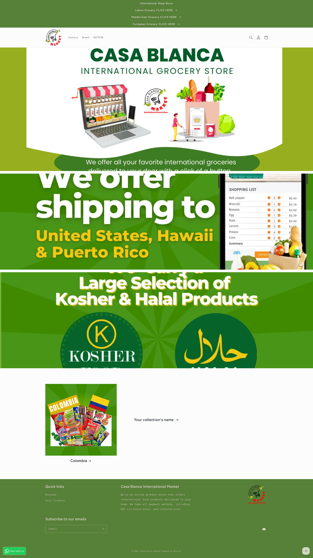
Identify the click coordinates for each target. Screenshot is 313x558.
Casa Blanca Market (151, 551)
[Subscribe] (103, 529)
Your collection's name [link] (154, 420)
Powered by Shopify (171, 551)
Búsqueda (51, 494)
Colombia (78, 461)
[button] (251, 37)
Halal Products (55, 500)
